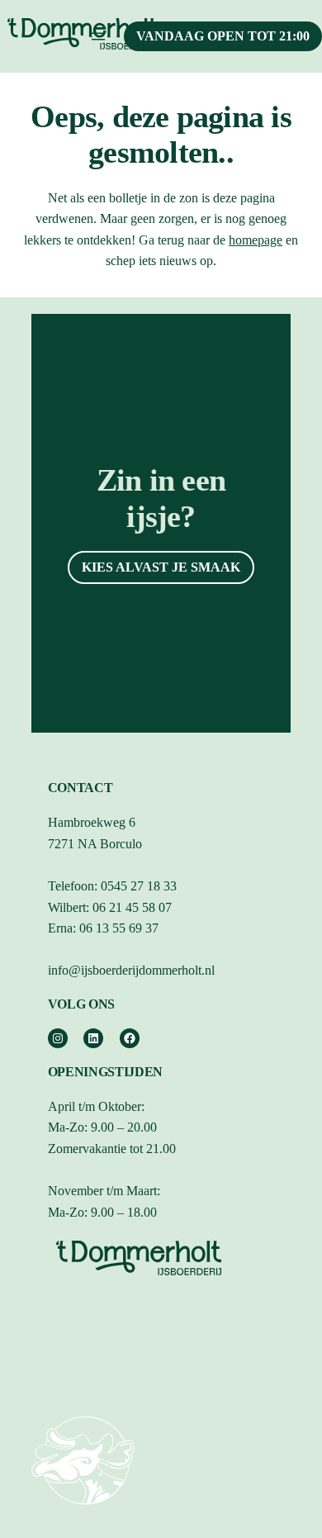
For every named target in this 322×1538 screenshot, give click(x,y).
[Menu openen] (98, 36)
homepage (255, 240)
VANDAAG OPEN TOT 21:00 (223, 36)
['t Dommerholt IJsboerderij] (83, 1510)
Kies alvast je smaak (161, 567)
